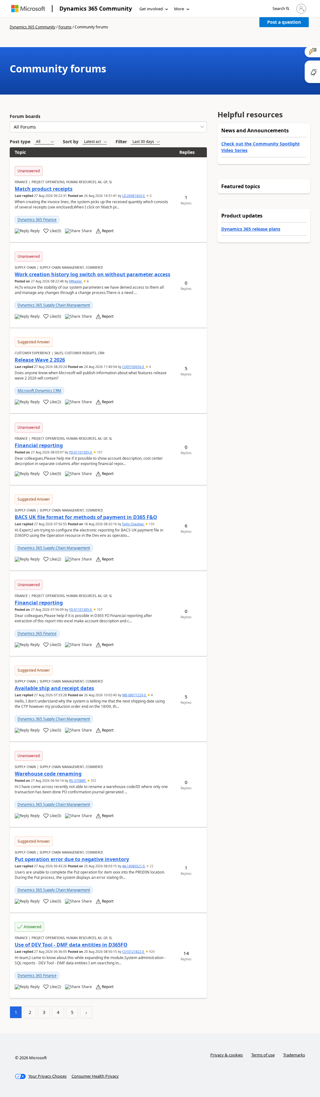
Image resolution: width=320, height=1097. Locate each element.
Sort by (70, 141)
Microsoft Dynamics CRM (39, 390)
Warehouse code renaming (48, 773)
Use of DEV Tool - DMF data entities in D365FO (71, 944)
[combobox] (108, 126)
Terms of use (263, 1055)
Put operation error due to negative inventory (72, 859)
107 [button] (99, 452)
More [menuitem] (179, 9)
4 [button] (149, 367)
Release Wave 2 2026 (40, 359)
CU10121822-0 (133, 951)
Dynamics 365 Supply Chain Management (54, 305)
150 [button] (151, 524)
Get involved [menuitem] (151, 9)
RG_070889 (78, 780)
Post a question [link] (284, 22)
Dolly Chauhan (133, 524)
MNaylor (76, 281)
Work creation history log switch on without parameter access (92, 274)
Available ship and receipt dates (54, 688)
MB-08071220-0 (134, 695)
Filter (121, 141)
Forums (65, 27)
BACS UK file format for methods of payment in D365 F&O (86, 517)
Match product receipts (43, 188)
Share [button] (87, 230)
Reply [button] (35, 230)
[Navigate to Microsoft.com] (28, 8)
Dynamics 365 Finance (37, 219)
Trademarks (294, 1055)
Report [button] (107, 230)
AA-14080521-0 (134, 866)
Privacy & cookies (226, 1055)
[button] (281, 9)
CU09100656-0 (133, 367)
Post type (20, 141)
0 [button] (150, 195)
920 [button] (151, 951)
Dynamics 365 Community (95, 8)
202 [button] (93, 780)
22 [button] (151, 866)
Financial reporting (39, 445)
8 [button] (87, 281)
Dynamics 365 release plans (250, 229)
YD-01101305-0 (81, 452)
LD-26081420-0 (134, 195)
